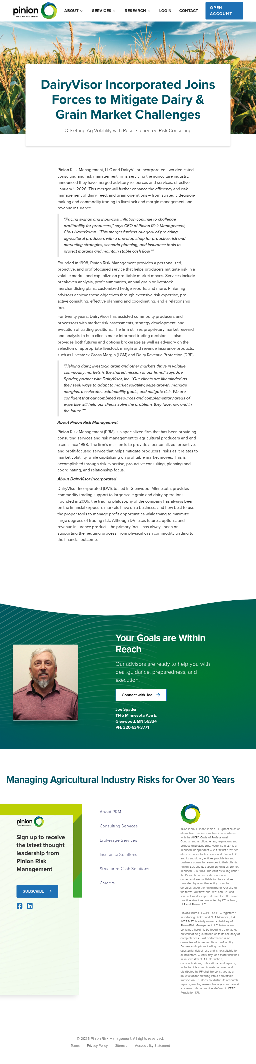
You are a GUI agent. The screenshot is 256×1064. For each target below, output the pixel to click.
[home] (35, 10)
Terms (75, 1045)
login (165, 10)
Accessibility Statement (152, 1045)
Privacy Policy (97, 1045)
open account (221, 10)
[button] (74, 10)
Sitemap (121, 1045)
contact (188, 10)
